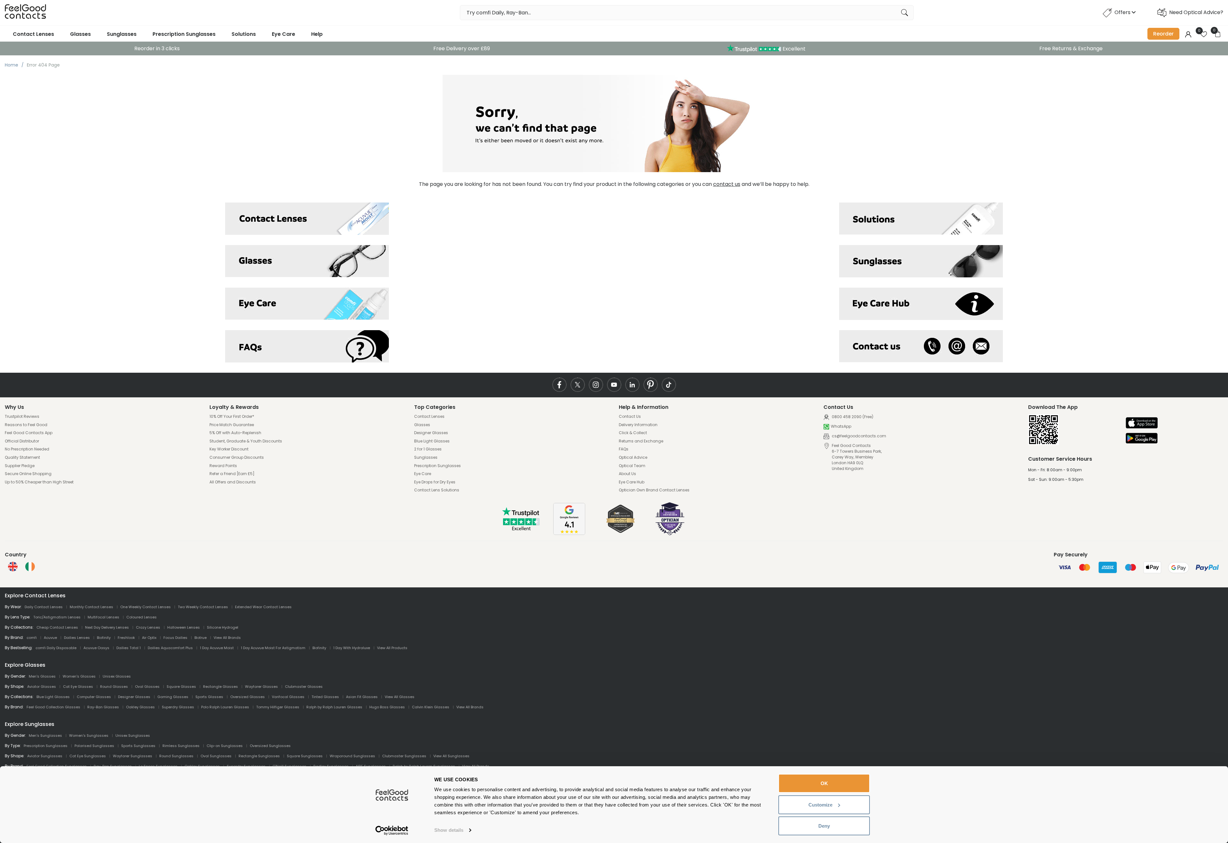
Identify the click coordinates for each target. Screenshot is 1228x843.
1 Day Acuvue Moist (217, 647)
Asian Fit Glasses (362, 696)
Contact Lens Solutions (436, 490)
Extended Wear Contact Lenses (263, 606)
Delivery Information (638, 424)
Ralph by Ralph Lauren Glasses (334, 707)
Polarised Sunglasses (94, 745)
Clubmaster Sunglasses (404, 756)
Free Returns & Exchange (1071, 48)
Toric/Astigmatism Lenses (57, 617)
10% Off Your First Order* (231, 416)
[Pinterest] (650, 385)
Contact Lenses (33, 34)
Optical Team (632, 465)
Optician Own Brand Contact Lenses (654, 490)
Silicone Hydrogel (222, 627)
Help (317, 34)
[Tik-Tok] (669, 385)
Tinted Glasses (325, 696)
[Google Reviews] (569, 533)
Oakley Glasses (140, 707)
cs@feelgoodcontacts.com (858, 436)
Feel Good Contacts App (28, 432)
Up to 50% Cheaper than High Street (39, 482)
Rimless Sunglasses (181, 745)
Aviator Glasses (41, 686)
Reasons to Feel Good (26, 424)
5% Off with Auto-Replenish (235, 432)
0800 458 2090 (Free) (852, 416)
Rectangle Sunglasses (259, 756)
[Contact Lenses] (307, 219)
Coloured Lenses (141, 617)
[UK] (13, 566)
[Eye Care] (307, 304)
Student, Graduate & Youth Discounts (245, 441)
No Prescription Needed (27, 449)
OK (824, 783)
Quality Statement (22, 457)
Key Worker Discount (228, 449)
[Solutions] (921, 219)
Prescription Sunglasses (184, 34)
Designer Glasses (431, 432)
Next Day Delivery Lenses (107, 627)
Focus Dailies (175, 637)
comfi (32, 637)
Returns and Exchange (641, 441)
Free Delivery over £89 (461, 48)
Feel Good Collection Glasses (53, 707)
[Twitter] (578, 385)
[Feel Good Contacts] (25, 12)
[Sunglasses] (921, 261)
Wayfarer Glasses (261, 686)
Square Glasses (181, 686)
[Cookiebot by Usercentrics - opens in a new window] (392, 830)
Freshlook (126, 637)
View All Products (392, 647)
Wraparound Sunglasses (352, 756)
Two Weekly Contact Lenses (203, 606)
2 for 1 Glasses (428, 449)
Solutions (244, 34)
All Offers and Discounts (232, 482)
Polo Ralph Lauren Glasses (225, 707)
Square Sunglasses (305, 756)
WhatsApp (841, 426)
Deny (824, 826)
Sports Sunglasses (138, 745)
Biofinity (104, 637)
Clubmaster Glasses (304, 686)
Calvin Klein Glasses (430, 707)
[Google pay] (1142, 439)
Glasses (80, 34)
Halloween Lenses (183, 627)
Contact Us (630, 416)
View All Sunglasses (451, 756)
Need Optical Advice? (1196, 12)
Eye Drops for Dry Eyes (434, 482)
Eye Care (283, 34)
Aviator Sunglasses (44, 756)
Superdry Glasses (178, 707)
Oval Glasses (147, 686)
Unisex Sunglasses (132, 735)
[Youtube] (614, 385)
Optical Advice (633, 457)
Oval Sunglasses (216, 756)
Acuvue (50, 637)
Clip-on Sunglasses (225, 745)
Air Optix (149, 637)
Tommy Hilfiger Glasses (277, 707)
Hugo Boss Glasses (387, 707)
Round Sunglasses (176, 756)
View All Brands (227, 637)
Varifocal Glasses (288, 696)
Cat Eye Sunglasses (87, 756)
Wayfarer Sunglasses (132, 756)
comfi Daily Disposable (55, 647)
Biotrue (200, 637)
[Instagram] (596, 385)
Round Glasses (114, 686)
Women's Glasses (79, 676)
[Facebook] (559, 385)
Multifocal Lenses (103, 617)
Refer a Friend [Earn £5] (232, 473)
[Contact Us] (921, 346)
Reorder (1163, 33)
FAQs (623, 449)
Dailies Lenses (77, 637)
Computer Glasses (94, 696)
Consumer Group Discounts (236, 457)
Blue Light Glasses (432, 441)
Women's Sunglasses (88, 735)
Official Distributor (22, 441)
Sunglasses (122, 34)
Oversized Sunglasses (270, 745)
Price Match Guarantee (231, 424)
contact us (726, 184)
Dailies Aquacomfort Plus (170, 647)
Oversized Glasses (247, 696)
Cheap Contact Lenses (57, 627)
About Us (627, 473)
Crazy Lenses (148, 627)
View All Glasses (399, 696)
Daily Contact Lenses (44, 606)
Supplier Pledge (20, 465)
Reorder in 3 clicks (157, 48)
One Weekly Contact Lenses (145, 606)
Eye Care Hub (631, 482)
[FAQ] (307, 346)
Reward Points (223, 465)
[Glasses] (307, 261)
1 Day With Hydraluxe (351, 647)
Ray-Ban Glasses (103, 707)
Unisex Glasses (117, 676)
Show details (448, 830)
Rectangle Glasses (220, 686)
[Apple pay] (1142, 423)
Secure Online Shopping (28, 473)
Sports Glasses (209, 696)
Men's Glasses (42, 676)
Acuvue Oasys (96, 647)
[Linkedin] (632, 385)
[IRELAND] (30, 566)
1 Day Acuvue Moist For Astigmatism (273, 647)
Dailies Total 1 (128, 647)
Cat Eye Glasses (78, 686)
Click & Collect (633, 432)
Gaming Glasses (172, 696)
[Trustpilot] (521, 529)
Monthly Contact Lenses (91, 606)
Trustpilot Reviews (22, 416)
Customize (820, 804)
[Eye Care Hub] (921, 304)
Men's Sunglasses (45, 735)
